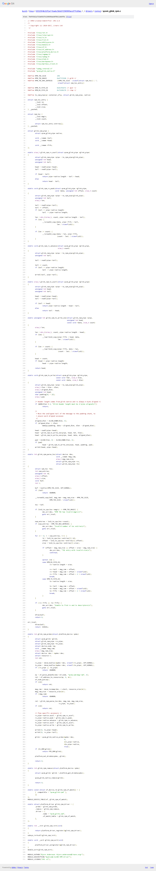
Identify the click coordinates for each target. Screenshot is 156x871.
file (69, 17)
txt (146, 867)
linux (31, 11)
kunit (24, 11)
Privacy (20, 867)
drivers (89, 11)
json (152, 867)
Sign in (151, 4)
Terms (26, 867)
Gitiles (14, 867)
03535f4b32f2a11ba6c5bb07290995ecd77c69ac (58, 11)
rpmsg (97, 11)
